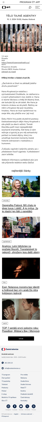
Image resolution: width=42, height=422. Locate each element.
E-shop (4, 394)
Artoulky (6, 201)
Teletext (5, 384)
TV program (6, 375)
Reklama (24, 378)
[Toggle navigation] (3, 2)
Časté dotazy (25, 397)
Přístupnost (5, 416)
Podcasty (5, 388)
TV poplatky (6, 381)
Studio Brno (25, 381)
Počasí (4, 391)
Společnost (6, 241)
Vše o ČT (4, 401)
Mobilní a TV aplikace (9, 397)
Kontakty (24, 401)
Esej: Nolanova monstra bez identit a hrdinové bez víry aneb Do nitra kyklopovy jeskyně (20, 289)
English (16, 414)
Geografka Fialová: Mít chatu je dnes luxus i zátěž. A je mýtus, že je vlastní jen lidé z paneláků (20, 208)
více (21, 338)
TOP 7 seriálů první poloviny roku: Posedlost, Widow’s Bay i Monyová (20, 329)
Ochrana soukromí (26, 414)
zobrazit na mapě (9, 71)
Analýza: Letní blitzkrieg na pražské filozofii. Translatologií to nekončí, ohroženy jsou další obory (21, 249)
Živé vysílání (6, 378)
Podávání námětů (27, 394)
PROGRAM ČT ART (30, 2)
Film (4, 282)
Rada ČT (23, 388)
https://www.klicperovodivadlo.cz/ (16, 62)
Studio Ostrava (26, 384)
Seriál (5, 323)
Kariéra (23, 391)
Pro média (24, 375)
